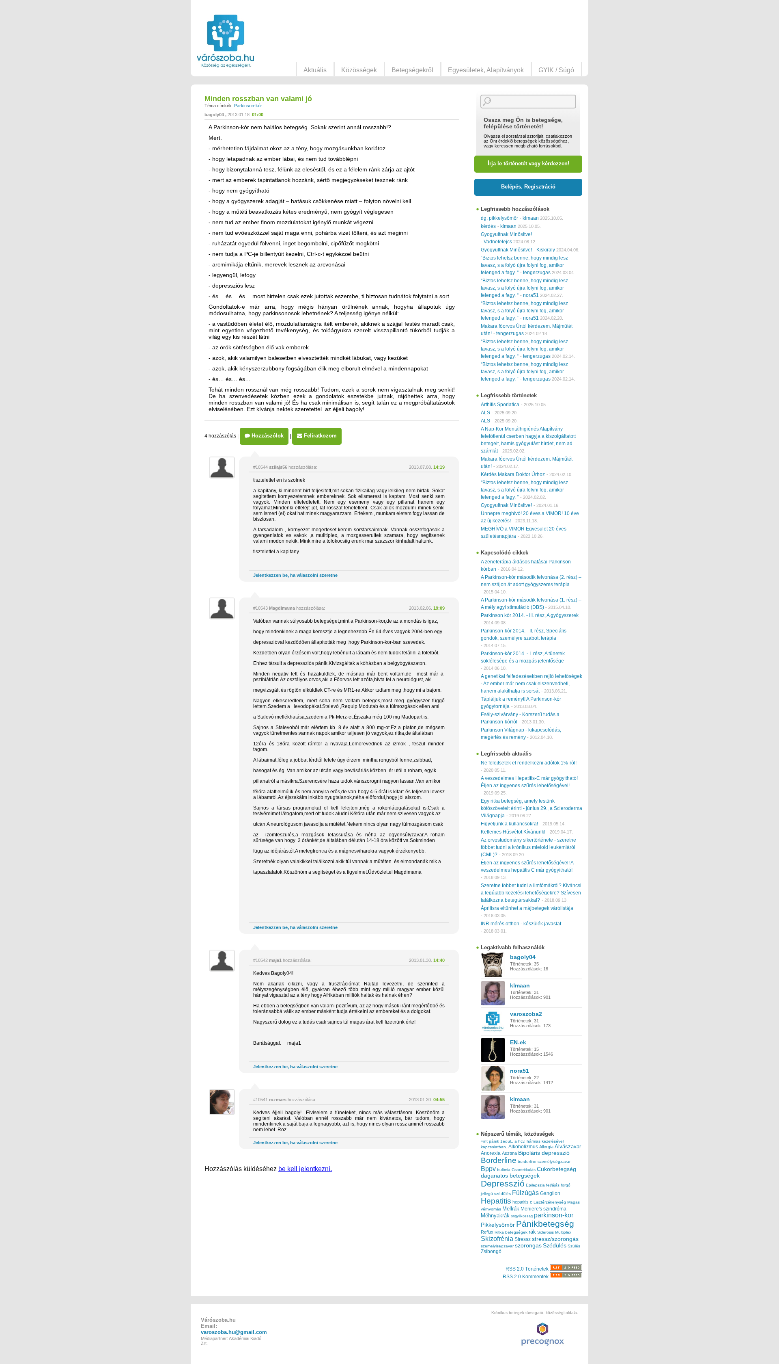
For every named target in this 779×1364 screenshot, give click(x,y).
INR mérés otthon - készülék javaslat (521, 924)
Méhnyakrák (495, 1215)
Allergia (546, 1146)
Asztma (509, 1153)
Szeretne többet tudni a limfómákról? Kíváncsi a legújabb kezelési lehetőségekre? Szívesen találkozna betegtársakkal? (531, 893)
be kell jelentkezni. (305, 1168)
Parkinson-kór (248, 105)
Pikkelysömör (498, 1225)
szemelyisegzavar (497, 1246)
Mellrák (510, 1209)
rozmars (277, 1099)
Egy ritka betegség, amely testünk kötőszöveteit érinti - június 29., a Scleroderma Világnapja (531, 808)
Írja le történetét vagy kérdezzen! (528, 163)
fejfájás (553, 1185)
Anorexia (491, 1153)
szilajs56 (278, 467)
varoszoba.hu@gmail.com (234, 1332)
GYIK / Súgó (556, 70)
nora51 (531, 295)
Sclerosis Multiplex (554, 1232)
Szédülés (554, 1246)
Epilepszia (535, 1185)
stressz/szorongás (555, 1239)
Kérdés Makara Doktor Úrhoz (513, 474)
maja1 (275, 960)
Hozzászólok (267, 436)
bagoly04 (214, 114)
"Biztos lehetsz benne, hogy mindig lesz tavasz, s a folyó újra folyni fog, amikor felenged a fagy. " (524, 490)
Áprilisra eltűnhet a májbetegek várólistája (527, 908)
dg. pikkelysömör (499, 218)
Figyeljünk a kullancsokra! (509, 824)
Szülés (574, 1246)
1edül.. (506, 1141)
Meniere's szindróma (543, 1209)
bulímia (503, 1169)
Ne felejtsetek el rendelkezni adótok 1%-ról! (529, 763)
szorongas (528, 1246)
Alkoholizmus (523, 1146)
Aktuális (315, 70)
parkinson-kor (553, 1215)
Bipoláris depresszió (544, 1153)
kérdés (488, 226)
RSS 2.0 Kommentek (526, 1277)
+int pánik (490, 1141)
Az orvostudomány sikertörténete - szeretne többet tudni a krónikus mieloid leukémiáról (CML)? (528, 847)
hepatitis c (522, 1201)
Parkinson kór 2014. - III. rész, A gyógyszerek (530, 615)
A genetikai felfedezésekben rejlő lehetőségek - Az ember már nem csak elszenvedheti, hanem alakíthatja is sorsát (531, 683)
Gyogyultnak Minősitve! (506, 234)
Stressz (522, 1239)
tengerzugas (537, 272)
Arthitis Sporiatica (500, 404)
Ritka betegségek (511, 1232)
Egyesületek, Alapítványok (486, 70)
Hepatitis (496, 1201)
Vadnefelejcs (498, 242)
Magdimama (282, 608)
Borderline (498, 1160)
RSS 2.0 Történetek (528, 1269)
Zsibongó (491, 1251)
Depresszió (503, 1184)
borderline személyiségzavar (544, 1161)
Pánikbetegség (545, 1224)
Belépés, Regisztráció (528, 187)
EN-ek (518, 1042)
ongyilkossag (522, 1216)
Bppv (488, 1168)
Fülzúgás (525, 1192)
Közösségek (359, 70)
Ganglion (550, 1193)
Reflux (487, 1232)
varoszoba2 (526, 1014)
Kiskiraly (545, 250)
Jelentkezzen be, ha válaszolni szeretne (295, 575)
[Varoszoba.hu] (225, 41)
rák (532, 1232)
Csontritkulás (524, 1169)
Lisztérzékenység (550, 1202)
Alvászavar (568, 1146)
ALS (485, 413)
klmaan (531, 218)
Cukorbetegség (556, 1169)
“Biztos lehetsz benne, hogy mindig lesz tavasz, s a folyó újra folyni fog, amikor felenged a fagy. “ (524, 265)
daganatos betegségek (510, 1176)
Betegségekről (412, 70)
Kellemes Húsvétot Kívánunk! (513, 832)
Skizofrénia (497, 1238)
